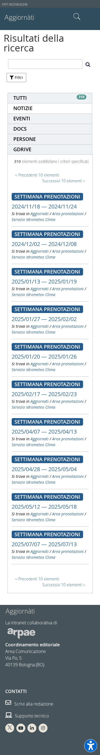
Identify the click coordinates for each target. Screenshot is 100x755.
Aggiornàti (19, 17)
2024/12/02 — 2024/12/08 (44, 244)
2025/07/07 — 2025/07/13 (44, 544)
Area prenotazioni (68, 213)
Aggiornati (40, 213)
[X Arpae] (9, 728)
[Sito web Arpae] (21, 633)
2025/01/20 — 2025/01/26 (44, 356)
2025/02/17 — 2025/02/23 (44, 394)
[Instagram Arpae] (43, 728)
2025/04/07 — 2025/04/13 (44, 431)
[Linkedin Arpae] (32, 728)
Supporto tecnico (31, 716)
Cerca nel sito (77, 17)
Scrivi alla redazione (33, 704)
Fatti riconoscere (15, 4)
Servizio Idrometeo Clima (33, 219)
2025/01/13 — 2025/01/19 (44, 281)
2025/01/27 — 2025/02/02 (44, 319)
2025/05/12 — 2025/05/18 (44, 506)
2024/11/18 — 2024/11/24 (44, 206)
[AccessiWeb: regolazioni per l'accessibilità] (90, 745)
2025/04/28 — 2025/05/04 (44, 469)
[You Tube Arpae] (20, 728)
